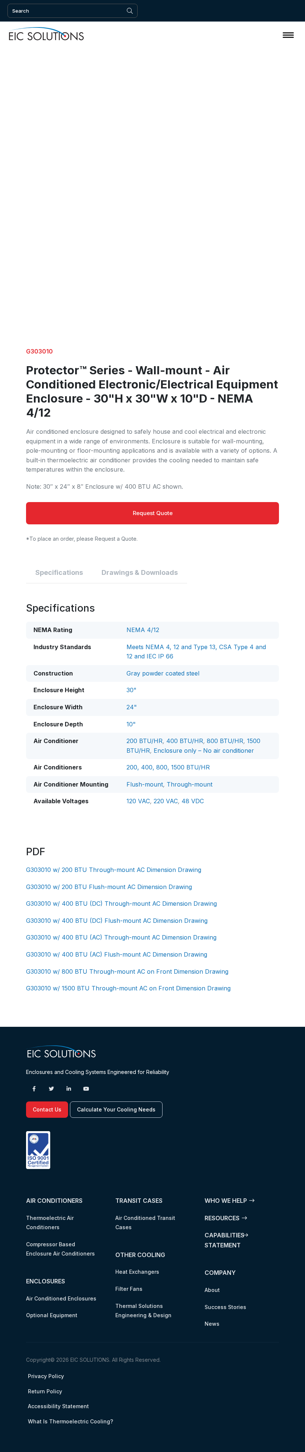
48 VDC (193, 801)
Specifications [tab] (59, 572)
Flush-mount (144, 784)
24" (131, 707)
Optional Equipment (51, 1315)
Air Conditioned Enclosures (61, 1298)
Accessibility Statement (58, 1406)
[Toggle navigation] (288, 35)
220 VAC (166, 801)
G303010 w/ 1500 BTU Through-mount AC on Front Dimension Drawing (128, 988)
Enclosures (45, 1281)
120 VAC (138, 801)
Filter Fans (128, 1289)
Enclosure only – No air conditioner (204, 750)
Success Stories (225, 1306)
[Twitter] (51, 1089)
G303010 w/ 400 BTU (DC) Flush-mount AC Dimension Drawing (117, 920)
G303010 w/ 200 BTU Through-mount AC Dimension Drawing (113, 869)
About (212, 1290)
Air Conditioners (54, 1200)
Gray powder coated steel (162, 673)
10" (131, 724)
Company (220, 1272)
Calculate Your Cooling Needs (116, 1109)
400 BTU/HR (184, 741)
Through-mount (189, 784)
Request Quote (153, 513)
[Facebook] (34, 1089)
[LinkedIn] (69, 1089)
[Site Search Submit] (129, 10)
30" (131, 690)
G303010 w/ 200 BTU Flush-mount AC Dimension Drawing (109, 887)
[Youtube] (86, 1089)
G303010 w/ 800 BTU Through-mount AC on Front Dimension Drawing (127, 971)
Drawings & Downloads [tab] (140, 572)
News (212, 1324)
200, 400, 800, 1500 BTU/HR (168, 767)
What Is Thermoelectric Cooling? (70, 1421)
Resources (222, 1217)
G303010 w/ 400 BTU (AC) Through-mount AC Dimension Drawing (121, 937)
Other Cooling (140, 1255)
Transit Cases (139, 1200)
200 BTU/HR (144, 741)
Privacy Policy (46, 1376)
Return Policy (45, 1391)
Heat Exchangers (137, 1272)
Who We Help (226, 1200)
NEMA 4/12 (142, 630)
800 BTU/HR (225, 741)
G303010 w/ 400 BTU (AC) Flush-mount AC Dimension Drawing (116, 954)
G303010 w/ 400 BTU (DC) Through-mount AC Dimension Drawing (121, 903)
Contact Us (47, 1109)
